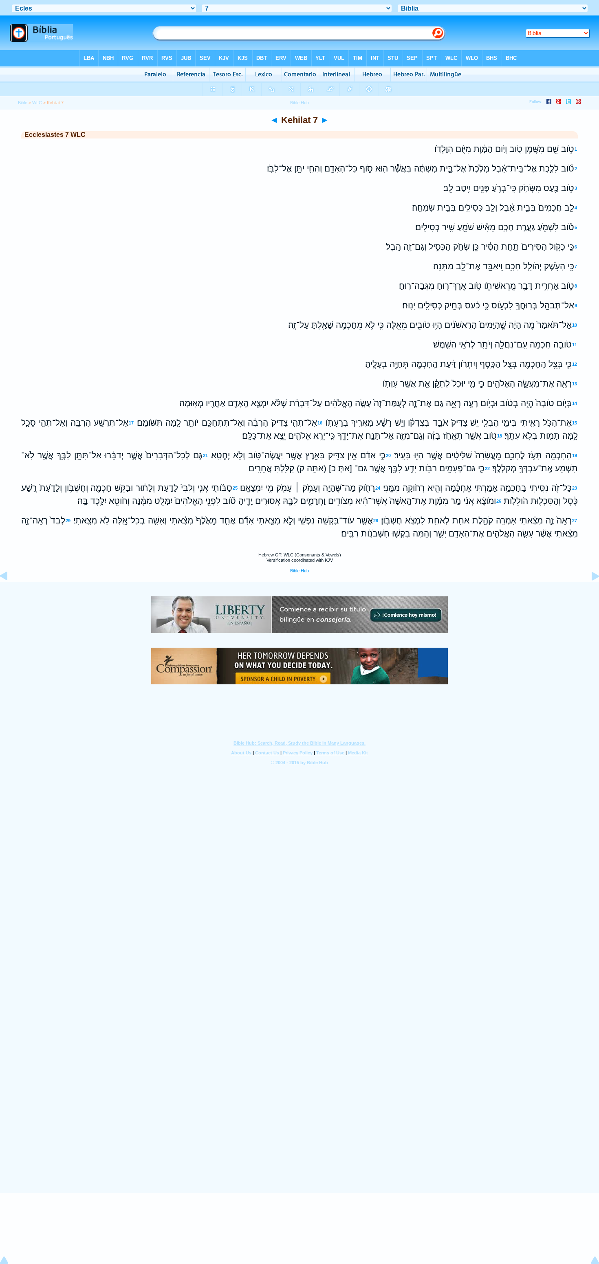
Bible (22, 102)
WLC (37, 102)
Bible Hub (299, 570)
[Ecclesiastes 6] (10, 594)
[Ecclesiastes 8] (589, 594)
